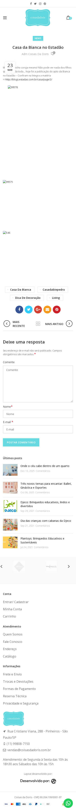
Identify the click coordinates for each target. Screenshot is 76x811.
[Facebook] (19, 309)
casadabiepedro (54, 289)
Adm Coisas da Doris (35, 54)
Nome (8, 407)
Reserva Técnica (15, 696)
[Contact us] (68, 803)
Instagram (40, 3)
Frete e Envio (12, 674)
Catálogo (9, 656)
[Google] (38, 309)
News (38, 38)
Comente (9, 362)
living (56, 298)
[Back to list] (38, 324)
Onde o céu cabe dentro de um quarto (44, 466)
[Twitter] (29, 309)
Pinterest (44, 3)
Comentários (43, 471)
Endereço (10, 649)
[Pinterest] (57, 309)
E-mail (8, 422)
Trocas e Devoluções (18, 681)
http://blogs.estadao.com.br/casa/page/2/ (29, 79)
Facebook (31, 3)
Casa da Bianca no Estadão (38, 47)
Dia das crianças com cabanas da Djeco (45, 521)
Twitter (35, 3)
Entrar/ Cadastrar (16, 602)
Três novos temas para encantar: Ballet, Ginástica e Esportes (46, 485)
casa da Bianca (20, 289)
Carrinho (9, 616)
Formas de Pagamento (19, 689)
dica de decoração (28, 298)
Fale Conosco (12, 642)
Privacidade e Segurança (20, 703)
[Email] (47, 309)
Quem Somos (12, 634)
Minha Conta (12, 609)
